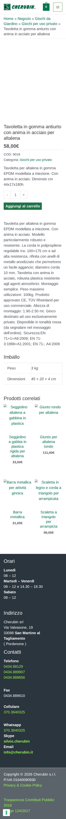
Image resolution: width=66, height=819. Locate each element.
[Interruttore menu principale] (57, 7)
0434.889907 (14, 672)
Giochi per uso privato (39, 24)
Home (8, 19)
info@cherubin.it (18, 752)
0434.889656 (14, 677)
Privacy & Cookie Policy (23, 785)
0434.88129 (13, 666)
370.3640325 (14, 712)
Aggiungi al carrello (23, 206)
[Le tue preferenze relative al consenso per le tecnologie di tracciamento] (6, 812)
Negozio (24, 19)
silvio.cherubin (17, 741)
